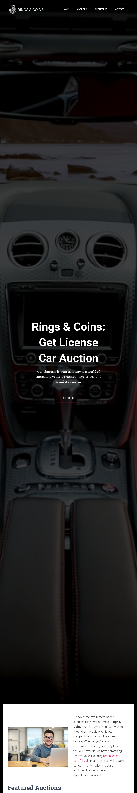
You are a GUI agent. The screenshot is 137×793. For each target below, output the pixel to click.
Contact (119, 9)
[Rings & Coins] (27, 9)
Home (66, 9)
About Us (82, 9)
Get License (101, 9)
